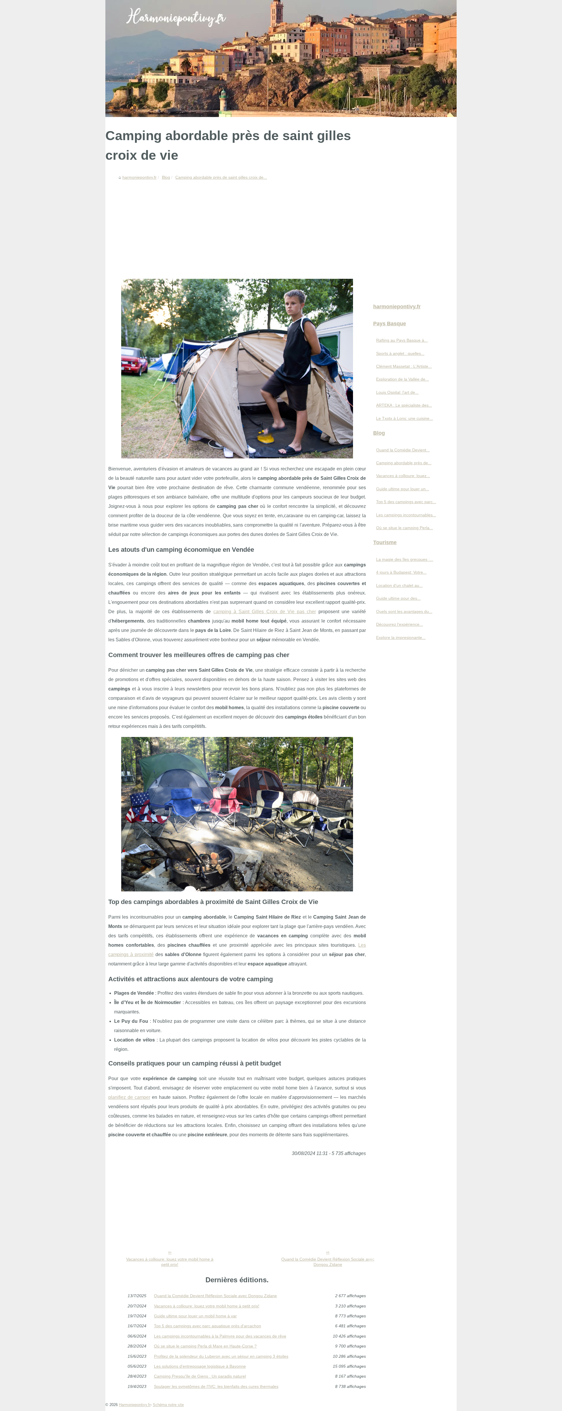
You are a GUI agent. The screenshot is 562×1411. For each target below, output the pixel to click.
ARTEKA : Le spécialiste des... (404, 405)
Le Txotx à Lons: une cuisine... (404, 418)
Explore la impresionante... (401, 637)
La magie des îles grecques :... (404, 559)
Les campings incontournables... (406, 515)
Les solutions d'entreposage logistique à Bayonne (200, 1366)
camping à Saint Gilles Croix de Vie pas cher (264, 611)
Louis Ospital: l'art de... (397, 392)
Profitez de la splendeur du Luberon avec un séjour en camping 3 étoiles (221, 1356)
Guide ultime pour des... (398, 598)
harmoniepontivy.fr (139, 177)
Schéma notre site (168, 1405)
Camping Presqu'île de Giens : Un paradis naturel (200, 1376)
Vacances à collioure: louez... (403, 475)
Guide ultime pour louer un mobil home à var (195, 1316)
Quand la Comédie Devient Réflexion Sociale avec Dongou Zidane (327, 1262)
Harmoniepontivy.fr (134, 1405)
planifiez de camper (129, 1097)
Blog (166, 177)
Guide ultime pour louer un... (402, 489)
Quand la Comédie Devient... (403, 450)
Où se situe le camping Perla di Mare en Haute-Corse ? (205, 1346)
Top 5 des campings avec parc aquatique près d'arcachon (207, 1326)
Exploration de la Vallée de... (402, 379)
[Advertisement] (237, 226)
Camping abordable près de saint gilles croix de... (221, 177)
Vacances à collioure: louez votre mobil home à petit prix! (169, 1262)
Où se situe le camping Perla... (404, 527)
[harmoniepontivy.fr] (281, 58)
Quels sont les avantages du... (404, 611)
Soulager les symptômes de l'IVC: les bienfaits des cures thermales (216, 1386)
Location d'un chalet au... (399, 585)
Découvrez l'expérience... (399, 624)
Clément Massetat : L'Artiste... (404, 366)
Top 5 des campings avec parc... (406, 501)
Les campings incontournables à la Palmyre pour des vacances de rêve (220, 1336)
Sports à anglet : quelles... (400, 353)
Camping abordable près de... (403, 462)
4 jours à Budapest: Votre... (401, 572)
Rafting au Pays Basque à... (402, 340)
